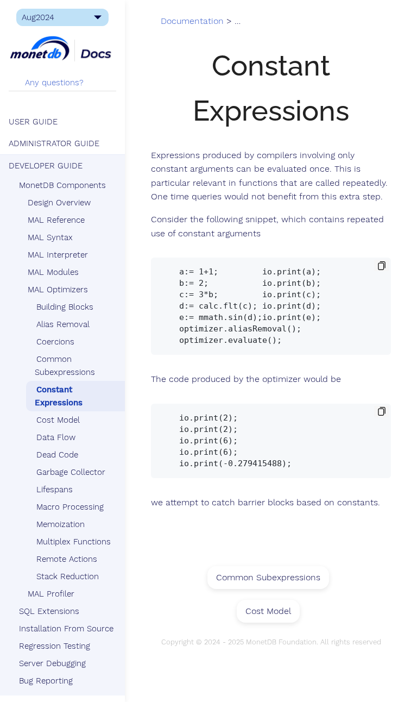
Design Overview (59, 203)
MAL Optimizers (58, 289)
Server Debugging (52, 663)
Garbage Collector (70, 472)
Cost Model (58, 420)
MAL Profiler (51, 594)
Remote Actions (66, 559)
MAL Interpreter (58, 255)
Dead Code (57, 455)
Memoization (60, 524)
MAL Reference (56, 220)
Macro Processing (70, 507)
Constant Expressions (59, 396)
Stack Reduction (67, 576)
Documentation (192, 21)
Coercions (55, 342)
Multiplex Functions (73, 542)
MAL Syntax (50, 237)
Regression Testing (54, 646)
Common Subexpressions (65, 365)
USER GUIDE (33, 122)
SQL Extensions (49, 611)
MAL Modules (53, 272)
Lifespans (54, 489)
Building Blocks (64, 307)
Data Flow (55, 437)
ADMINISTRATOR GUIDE (54, 143)
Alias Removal (63, 324)
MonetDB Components (62, 185)
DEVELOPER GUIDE (46, 166)
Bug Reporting (46, 681)
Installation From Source (66, 629)
